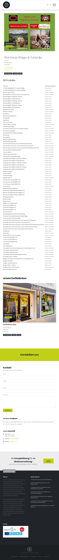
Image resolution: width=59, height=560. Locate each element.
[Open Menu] (54, 4)
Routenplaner (8, 73)
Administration (14, 556)
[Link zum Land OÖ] (22, 529)
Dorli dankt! (46, 556)
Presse (40, 556)
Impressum (33, 556)
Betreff (4, 388)
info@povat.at (8, 70)
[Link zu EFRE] (13, 534)
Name (4, 374)
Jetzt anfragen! (48, 461)
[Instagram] (50, 5)
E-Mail (20, 73)
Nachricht (5, 395)
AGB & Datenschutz (24, 556)
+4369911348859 (8, 68)
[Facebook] (48, 5)
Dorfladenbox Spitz (9, 324)
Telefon (15, 73)
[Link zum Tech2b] (10, 529)
